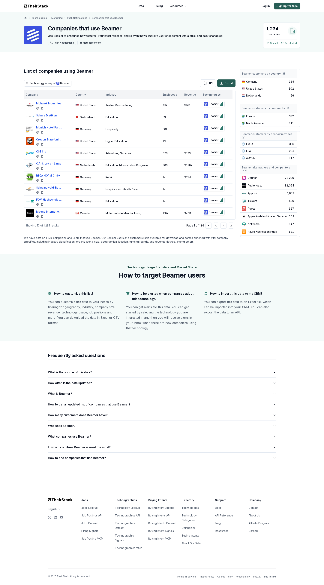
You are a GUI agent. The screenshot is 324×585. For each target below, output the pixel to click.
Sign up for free (287, 6)
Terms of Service (186, 576)
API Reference (224, 515)
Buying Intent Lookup (161, 507)
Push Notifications (77, 18)
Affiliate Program (259, 523)
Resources (176, 6)
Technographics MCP (128, 548)
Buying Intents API (159, 515)
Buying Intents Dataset (162, 523)
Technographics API (127, 515)
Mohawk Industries (48, 103)
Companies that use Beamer (107, 18)
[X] (49, 517)
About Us (254, 515)
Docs (218, 507)
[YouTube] (61, 517)
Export (229, 83)
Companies (189, 527)
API (210, 83)
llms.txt (257, 576)
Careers (254, 530)
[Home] (25, 18)
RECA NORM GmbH (48, 175)
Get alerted (290, 43)
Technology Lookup (127, 507)
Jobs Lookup (89, 507)
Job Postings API (91, 515)
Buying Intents (190, 535)
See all (274, 43)
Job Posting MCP (92, 538)
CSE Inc (41, 151)
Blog (218, 523)
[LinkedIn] (55, 517)
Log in (266, 6)
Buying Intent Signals (161, 530)
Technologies (39, 18)
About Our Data (191, 543)
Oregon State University (49, 139)
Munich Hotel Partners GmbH (49, 127)
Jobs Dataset (89, 523)
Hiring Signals (89, 530)
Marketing (57, 18)
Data (141, 6)
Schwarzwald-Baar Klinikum (49, 187)
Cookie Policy (225, 576)
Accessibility (243, 576)
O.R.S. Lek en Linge (48, 163)
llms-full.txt (270, 576)
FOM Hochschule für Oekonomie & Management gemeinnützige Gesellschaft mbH (49, 199)
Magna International (49, 211)
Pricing (158, 6)
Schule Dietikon (46, 115)
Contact (253, 507)
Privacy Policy (206, 576)
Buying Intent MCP (159, 538)
